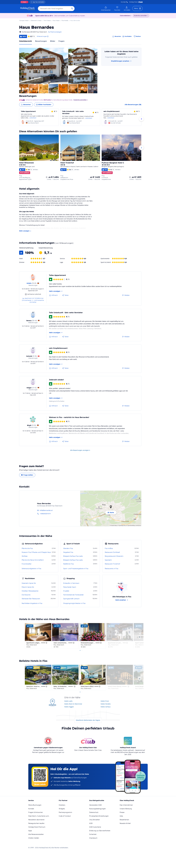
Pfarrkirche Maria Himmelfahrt (33, 560)
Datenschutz (93, 812)
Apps (30, 831)
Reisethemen (124, 820)
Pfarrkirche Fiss (27, 548)
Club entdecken (125, 15)
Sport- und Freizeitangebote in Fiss (75, 568)
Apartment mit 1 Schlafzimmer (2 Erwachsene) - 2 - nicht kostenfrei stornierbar (33, 300)
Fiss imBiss (109, 548)
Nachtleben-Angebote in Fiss (32, 603)
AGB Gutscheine (95, 827)
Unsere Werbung (126, 809)
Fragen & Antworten (35, 812)
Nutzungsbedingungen (97, 809)
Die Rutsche (26, 595)
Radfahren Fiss (68, 564)
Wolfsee (24, 556)
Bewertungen (41, 41)
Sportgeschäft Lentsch (71, 599)
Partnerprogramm (65, 812)
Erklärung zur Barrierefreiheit (99, 831)
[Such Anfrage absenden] (72, 8)
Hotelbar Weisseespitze (30, 591)
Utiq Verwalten (94, 820)
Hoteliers (62, 805)
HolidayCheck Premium (36, 827)
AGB (90, 823)
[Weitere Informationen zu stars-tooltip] (46, 643)
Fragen (61, 41)
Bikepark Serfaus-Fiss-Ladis (73, 556)
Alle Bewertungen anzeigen (79, 450)
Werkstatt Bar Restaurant (31, 599)
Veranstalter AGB (95, 805)
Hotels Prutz (105, 701)
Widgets (62, 809)
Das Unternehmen (126, 805)
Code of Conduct (65, 816)
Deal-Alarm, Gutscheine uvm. (38, 816)
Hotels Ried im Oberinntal (73, 704)
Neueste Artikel (125, 823)
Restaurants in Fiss (111, 568)
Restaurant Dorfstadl (112, 552)
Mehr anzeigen (24, 231)
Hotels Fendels (106, 704)
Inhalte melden (33, 838)
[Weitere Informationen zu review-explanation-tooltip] (48, 36)
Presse (122, 812)
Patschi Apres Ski (28, 587)
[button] (43, 66)
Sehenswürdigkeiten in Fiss (31, 568)
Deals (23, 2)
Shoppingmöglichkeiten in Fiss (74, 603)
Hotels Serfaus (106, 707)
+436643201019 (45, 514)
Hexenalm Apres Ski (29, 583)
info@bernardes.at (46, 510)
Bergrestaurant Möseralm (114, 556)
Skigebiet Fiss (68, 552)
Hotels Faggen (69, 707)
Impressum (93, 838)
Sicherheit (92, 834)
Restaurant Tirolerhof (112, 564)
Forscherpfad (26, 564)
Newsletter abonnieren (36, 820)
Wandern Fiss (68, 548)
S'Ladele (66, 591)
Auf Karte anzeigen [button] (55, 32)
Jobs (121, 816)
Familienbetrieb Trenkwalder (73, 595)
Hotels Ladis (68, 701)
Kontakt (123, 2)
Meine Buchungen (34, 805)
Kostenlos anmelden (140, 15)
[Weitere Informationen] (46, 177)
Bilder (52, 41)
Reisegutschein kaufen (36, 823)
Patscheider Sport (69, 587)
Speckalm (108, 560)
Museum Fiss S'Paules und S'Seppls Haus (36, 552)
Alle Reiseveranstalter (36, 834)
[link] (105, 8)
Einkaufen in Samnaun (71, 583)
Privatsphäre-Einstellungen (99, 816)
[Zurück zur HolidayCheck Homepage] (27, 8)
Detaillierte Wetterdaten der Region (88, 720)
